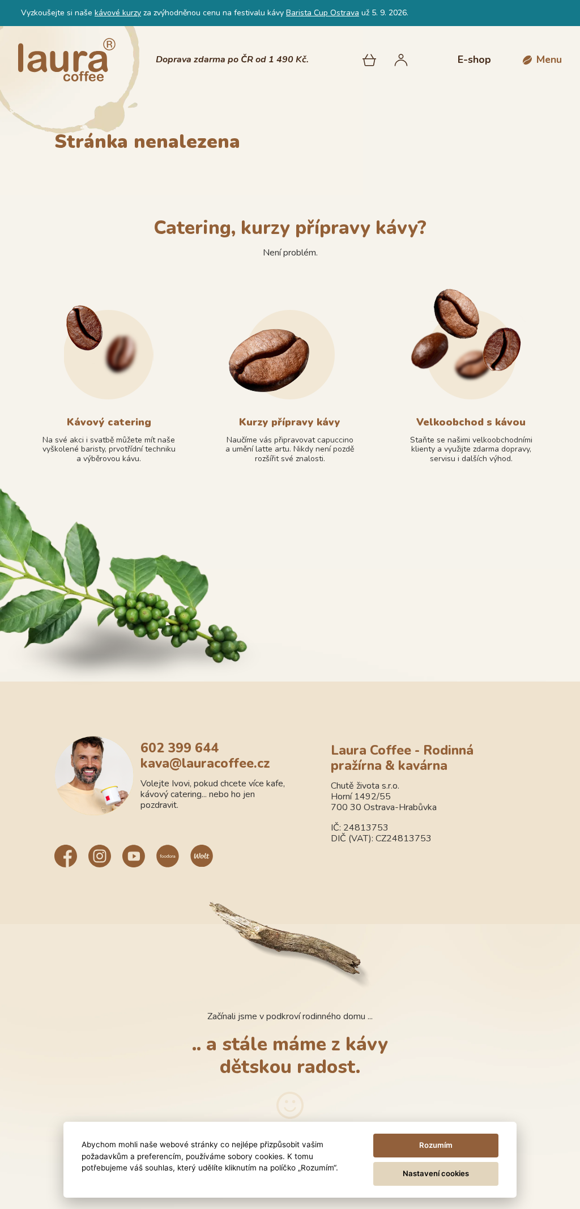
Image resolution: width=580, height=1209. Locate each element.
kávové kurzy (118, 12)
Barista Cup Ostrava (322, 12)
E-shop (474, 59)
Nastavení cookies (436, 1173)
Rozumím (436, 1145)
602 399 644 (179, 748)
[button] (542, 60)
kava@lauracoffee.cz (205, 764)
